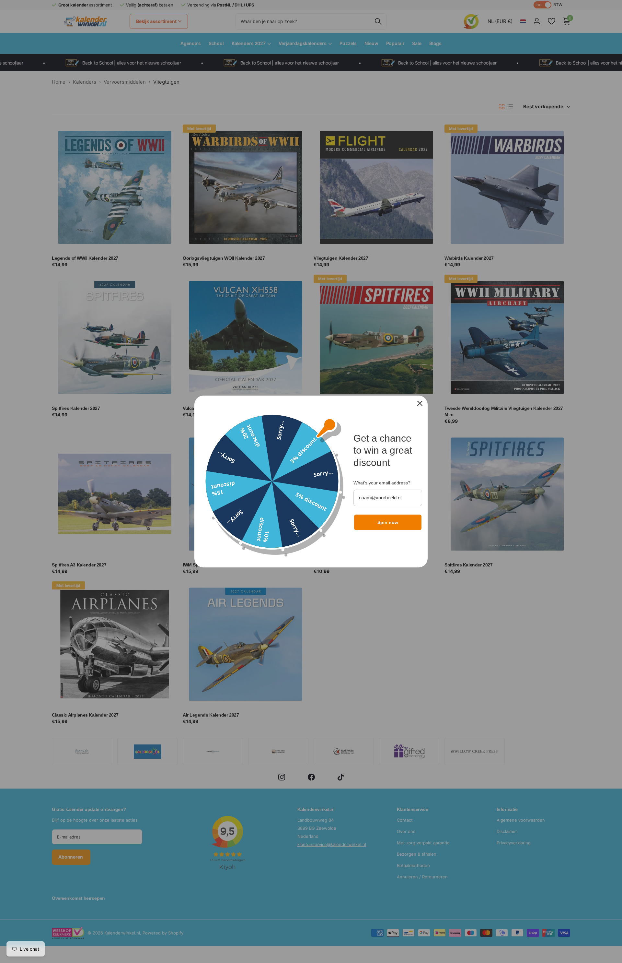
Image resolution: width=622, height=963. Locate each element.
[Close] (420, 403)
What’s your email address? (381, 482)
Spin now (387, 522)
